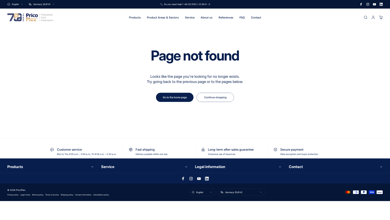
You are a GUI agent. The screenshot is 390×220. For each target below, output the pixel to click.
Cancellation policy (101, 195)
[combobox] (15, 4)
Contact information (83, 195)
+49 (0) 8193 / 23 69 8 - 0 (196, 4)
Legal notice (25, 195)
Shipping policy (67, 195)
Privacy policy (12, 195)
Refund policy (37, 195)
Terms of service (52, 195)
